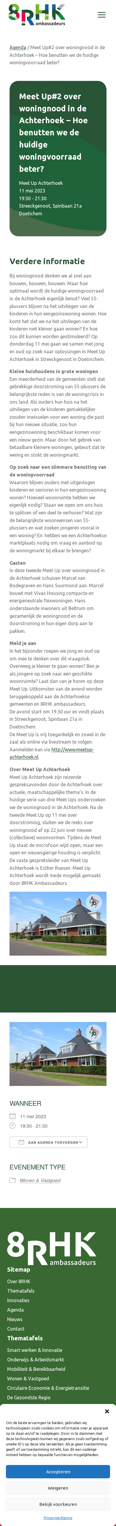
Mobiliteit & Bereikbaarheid (36, 1369)
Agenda (18, 47)
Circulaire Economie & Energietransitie (48, 1388)
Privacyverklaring (58, 1518)
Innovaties (18, 1300)
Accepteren (58, 1471)
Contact (15, 1328)
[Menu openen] (101, 14)
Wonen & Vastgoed (40, 1180)
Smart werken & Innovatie (34, 1350)
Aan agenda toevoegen (52, 1142)
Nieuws (15, 1319)
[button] (107, 1411)
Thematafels (21, 1291)
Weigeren (58, 1487)
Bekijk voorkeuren (58, 1504)
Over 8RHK (18, 1281)
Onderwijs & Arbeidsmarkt (35, 1359)
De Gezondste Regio (29, 1397)
